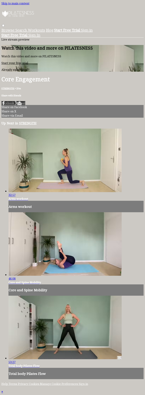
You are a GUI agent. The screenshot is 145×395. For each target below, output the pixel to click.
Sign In (34, 34)
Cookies (34, 384)
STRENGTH (8, 88)
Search (21, 30)
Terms (13, 384)
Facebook (8, 103)
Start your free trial (14, 63)
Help (5, 384)
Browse (8, 30)
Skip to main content (15, 3)
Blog (49, 30)
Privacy (23, 384)
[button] (3, 25)
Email (21, 103)
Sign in (87, 30)
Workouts (36, 30)
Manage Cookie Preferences (59, 384)
